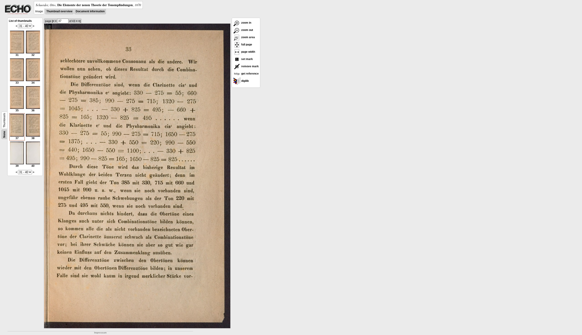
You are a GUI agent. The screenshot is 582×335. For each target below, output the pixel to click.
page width (248, 51)
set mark (247, 59)
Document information (90, 11)
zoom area (248, 37)
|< (53, 21)
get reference (250, 73)
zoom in (246, 22)
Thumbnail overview (59, 11)
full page (246, 44)
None (4, 134)
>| (79, 21)
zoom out (247, 30)
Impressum (100, 332)
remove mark (250, 66)
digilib (245, 80)
